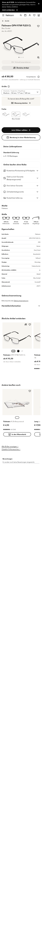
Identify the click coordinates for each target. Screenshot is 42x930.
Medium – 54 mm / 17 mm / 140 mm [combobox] (16, 93)
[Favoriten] (34, 15)
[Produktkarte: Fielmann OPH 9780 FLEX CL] (17, 343)
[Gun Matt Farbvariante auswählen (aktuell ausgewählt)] (13, 351)
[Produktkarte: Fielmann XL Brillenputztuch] (17, 413)
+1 (22, 351)
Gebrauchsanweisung (21, 301)
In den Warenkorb (19, 434)
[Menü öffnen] (3, 15)
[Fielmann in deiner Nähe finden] (25, 15)
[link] (21, 6)
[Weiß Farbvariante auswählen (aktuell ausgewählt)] (17, 417)
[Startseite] (10, 15)
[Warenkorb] (39, 15)
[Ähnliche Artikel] (26, 324)
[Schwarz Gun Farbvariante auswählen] (18, 351)
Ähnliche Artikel (22, 68)
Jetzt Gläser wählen (19, 130)
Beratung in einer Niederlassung (22, 137)
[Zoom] (38, 57)
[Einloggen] (30, 15)
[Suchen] (21, 15)
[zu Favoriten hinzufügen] (38, 26)
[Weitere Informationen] (38, 77)
